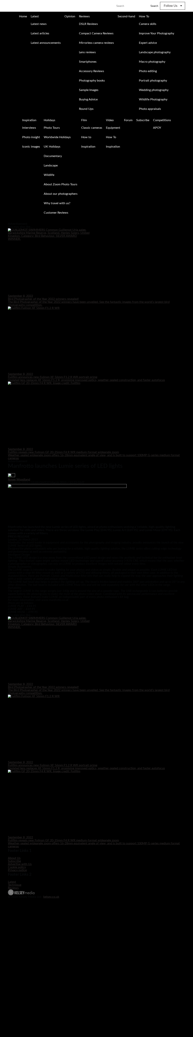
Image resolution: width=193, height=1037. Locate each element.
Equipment (113, 127)
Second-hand (126, 16)
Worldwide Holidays (57, 137)
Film (84, 120)
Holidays (49, 120)
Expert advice (148, 42)
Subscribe (142, 120)
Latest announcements (46, 42)
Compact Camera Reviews (96, 33)
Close (3, 220)
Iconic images (31, 146)
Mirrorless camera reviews (96, 42)
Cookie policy (17, 867)
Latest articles (40, 33)
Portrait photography (153, 80)
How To (144, 16)
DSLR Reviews (88, 23)
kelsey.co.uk (51, 896)
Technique (14, 884)
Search (154, 6)
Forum (128, 120)
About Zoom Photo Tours (60, 184)
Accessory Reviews (91, 71)
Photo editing (148, 71)
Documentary (53, 156)
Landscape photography (155, 52)
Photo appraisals (150, 108)
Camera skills (147, 23)
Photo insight (31, 137)
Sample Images (88, 90)
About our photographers (60, 193)
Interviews (29, 127)
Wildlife (49, 174)
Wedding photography (153, 90)
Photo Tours (52, 127)
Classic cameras (91, 127)
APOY (157, 127)
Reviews (84, 16)
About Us (14, 858)
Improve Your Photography (156, 33)
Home (23, 16)
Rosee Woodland (19, 479)
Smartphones (87, 61)
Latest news (39, 23)
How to (86, 137)
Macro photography (152, 61)
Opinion (69, 16)
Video (110, 120)
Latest (35, 16)
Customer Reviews (56, 212)
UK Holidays (52, 146)
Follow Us (170, 5)
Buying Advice (88, 99)
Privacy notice (17, 870)
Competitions (162, 120)
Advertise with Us (20, 864)
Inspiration (29, 120)
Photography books (92, 80)
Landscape (51, 165)
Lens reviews (87, 52)
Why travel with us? (57, 203)
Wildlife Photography (153, 99)
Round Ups (86, 108)
